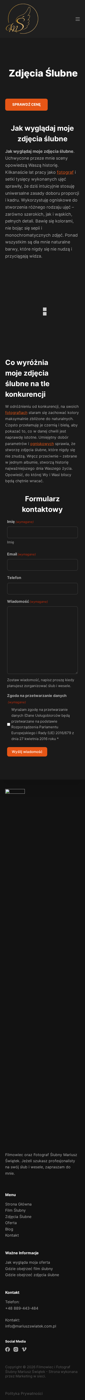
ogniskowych (42, 443)
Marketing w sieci (30, 1376)
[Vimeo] (24, 1349)
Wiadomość (27, 601)
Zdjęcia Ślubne (18, 1216)
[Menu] (78, 19)
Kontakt (12, 1235)
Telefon (14, 577)
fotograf (65, 172)
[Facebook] (7, 1349)
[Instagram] (15, 1349)
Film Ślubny (15, 1210)
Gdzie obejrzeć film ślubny (29, 1268)
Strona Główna (18, 1204)
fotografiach (16, 412)
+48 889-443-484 (21, 1308)
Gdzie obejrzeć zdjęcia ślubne (32, 1274)
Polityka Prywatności (24, 1393)
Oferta (11, 1222)
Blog (9, 1229)
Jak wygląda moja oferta (27, 1262)
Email (21, 554)
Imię (10, 542)
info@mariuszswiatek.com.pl (30, 1326)
